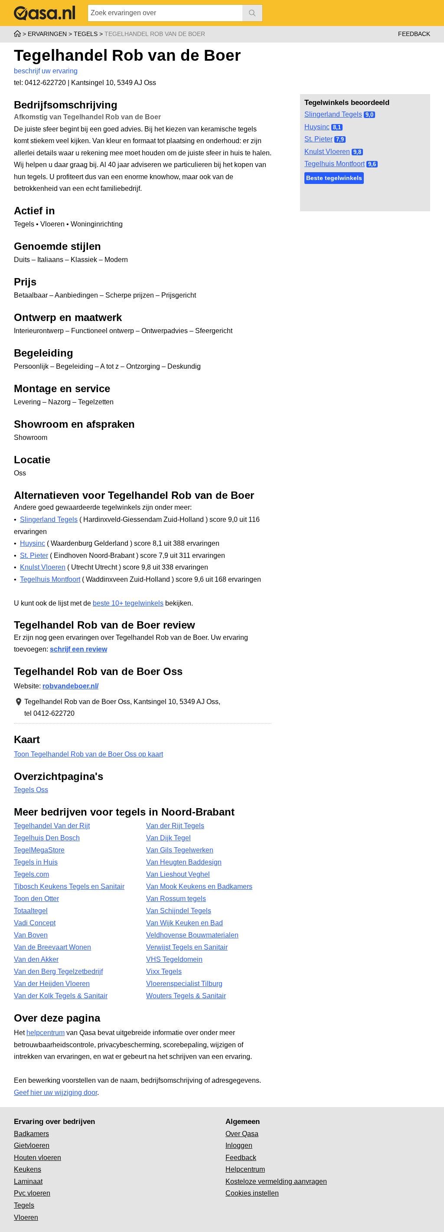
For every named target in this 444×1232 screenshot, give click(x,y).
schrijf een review (78, 649)
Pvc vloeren (32, 1193)
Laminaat (28, 1181)
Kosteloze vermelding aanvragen (276, 1181)
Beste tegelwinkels (334, 177)
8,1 (337, 127)
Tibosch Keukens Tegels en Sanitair (69, 886)
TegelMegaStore (39, 850)
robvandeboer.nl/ (70, 686)
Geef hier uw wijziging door (55, 1092)
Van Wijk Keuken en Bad (184, 923)
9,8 (357, 152)
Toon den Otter (36, 898)
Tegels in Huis (36, 862)
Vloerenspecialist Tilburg (184, 983)
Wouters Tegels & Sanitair (186, 995)
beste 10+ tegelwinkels (128, 603)
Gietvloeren (31, 1145)
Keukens (27, 1169)
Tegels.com (31, 874)
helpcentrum (45, 1032)
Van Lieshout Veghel (178, 874)
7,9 (340, 139)
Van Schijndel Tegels (178, 910)
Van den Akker (36, 959)
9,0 (369, 114)
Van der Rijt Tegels (175, 825)
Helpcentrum (245, 1169)
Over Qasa (241, 1133)
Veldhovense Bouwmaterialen (192, 935)
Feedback (414, 33)
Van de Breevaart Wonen (52, 947)
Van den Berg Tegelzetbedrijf (58, 971)
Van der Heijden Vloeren (52, 983)
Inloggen (238, 1145)
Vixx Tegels (164, 971)
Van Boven (31, 935)
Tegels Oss (31, 789)
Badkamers (31, 1133)
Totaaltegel (31, 910)
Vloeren (26, 1217)
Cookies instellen (252, 1193)
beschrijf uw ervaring (46, 71)
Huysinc (317, 127)
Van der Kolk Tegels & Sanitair (61, 995)
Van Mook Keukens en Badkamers (199, 886)
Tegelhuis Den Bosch (47, 838)
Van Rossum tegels (176, 898)
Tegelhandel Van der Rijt (52, 825)
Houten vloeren (37, 1157)
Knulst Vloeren (327, 151)
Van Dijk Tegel (168, 838)
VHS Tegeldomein (174, 959)
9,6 (372, 164)
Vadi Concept (35, 923)
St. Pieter (318, 139)
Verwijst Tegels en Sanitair (187, 947)
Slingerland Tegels (333, 114)
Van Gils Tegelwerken (179, 850)
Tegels (24, 1205)
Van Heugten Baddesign (184, 862)
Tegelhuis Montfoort (334, 163)
